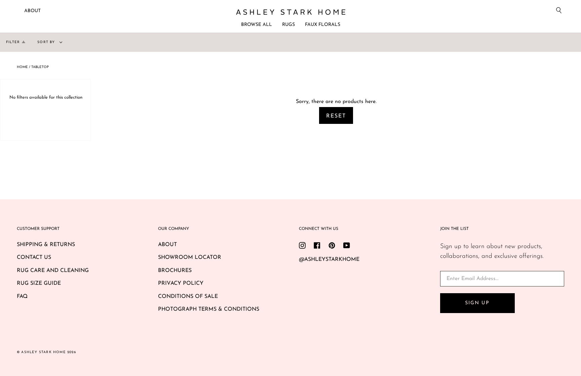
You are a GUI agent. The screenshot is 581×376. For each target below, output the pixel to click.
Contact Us (34, 257)
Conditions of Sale (188, 296)
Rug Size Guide (39, 283)
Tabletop (40, 67)
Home (22, 67)
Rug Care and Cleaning (53, 270)
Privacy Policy (180, 283)
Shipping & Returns (46, 244)
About (32, 10)
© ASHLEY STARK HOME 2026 (46, 352)
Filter (13, 42)
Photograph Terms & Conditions (208, 309)
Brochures (175, 270)
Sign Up (477, 303)
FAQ (22, 296)
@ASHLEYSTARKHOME (329, 259)
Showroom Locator (189, 257)
